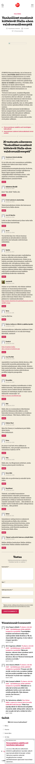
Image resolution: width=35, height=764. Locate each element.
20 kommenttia (18, 31)
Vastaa (3, 182)
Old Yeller (7, 737)
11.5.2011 (26, 28)
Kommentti (5, 567)
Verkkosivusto (6, 597)
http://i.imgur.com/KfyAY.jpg (11, 396)
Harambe (7, 729)
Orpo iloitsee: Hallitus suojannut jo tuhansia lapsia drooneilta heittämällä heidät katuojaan (19, 702)
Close (33, 740)
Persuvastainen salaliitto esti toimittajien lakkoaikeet (17, 744)
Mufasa (6, 726)
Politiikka (17, 13)
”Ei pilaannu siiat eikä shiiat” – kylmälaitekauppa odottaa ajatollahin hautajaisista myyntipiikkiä (19, 629)
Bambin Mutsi (8, 733)
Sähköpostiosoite (7, 590)
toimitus (17, 28)
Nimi (3, 582)
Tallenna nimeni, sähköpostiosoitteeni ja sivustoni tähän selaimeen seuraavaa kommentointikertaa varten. (18, 605)
